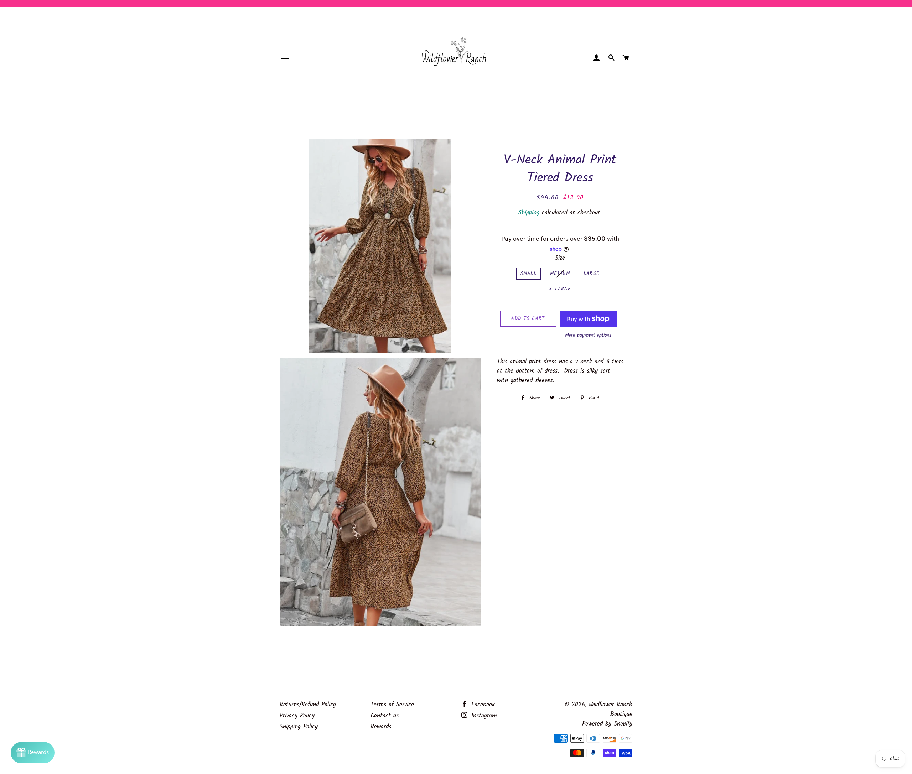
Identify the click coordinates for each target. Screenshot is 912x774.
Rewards (380, 727)
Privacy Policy (297, 716)
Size (560, 258)
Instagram (483, 716)
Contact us (384, 716)
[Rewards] (33, 752)
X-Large (560, 289)
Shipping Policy (299, 727)
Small (528, 273)
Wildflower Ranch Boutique (610, 709)
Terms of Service (392, 705)
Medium (560, 273)
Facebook (482, 705)
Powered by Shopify (607, 724)
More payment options (588, 335)
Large (592, 273)
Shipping (528, 213)
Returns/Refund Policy (308, 705)
